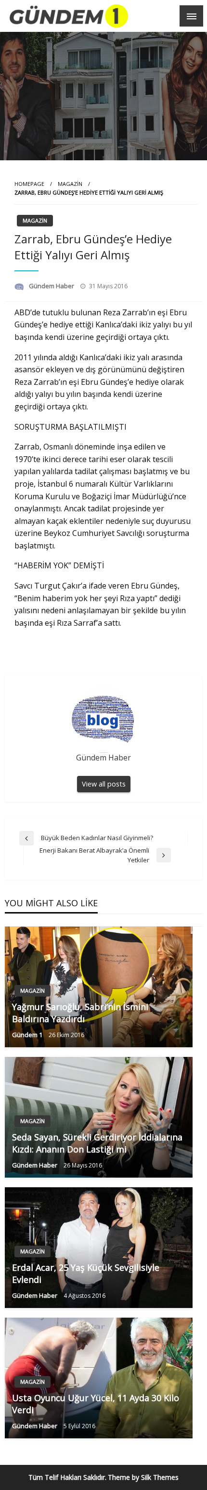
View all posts (104, 783)
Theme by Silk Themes (143, 1477)
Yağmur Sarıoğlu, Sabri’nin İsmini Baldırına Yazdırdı (80, 1013)
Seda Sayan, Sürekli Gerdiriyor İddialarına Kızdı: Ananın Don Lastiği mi (97, 1143)
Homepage (29, 183)
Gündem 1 (28, 1034)
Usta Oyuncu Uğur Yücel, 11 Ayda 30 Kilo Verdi (95, 1404)
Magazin (70, 183)
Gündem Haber (52, 285)
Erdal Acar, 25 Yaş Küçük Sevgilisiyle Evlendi (85, 1273)
